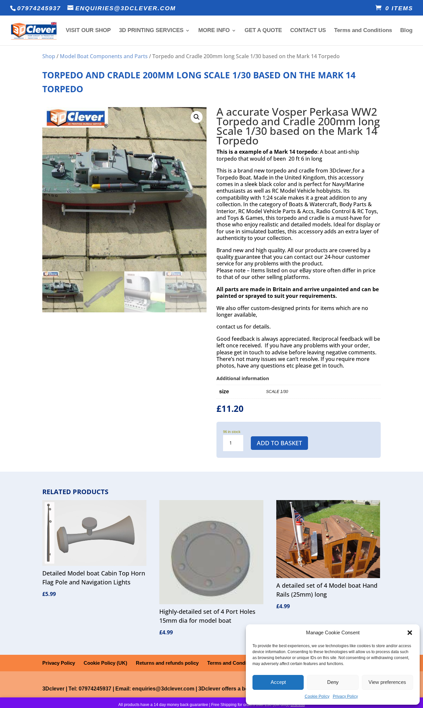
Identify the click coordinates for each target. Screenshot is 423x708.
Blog (406, 30)
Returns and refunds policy (167, 663)
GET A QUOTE (263, 30)
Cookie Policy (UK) (105, 663)
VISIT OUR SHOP (88, 30)
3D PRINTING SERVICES (151, 30)
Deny (333, 682)
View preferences (387, 682)
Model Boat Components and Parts (104, 56)
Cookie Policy (317, 696)
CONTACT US (308, 30)
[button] (409, 632)
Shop (48, 56)
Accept (278, 682)
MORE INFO (214, 30)
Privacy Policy (345, 696)
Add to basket (279, 443)
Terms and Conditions (363, 30)
